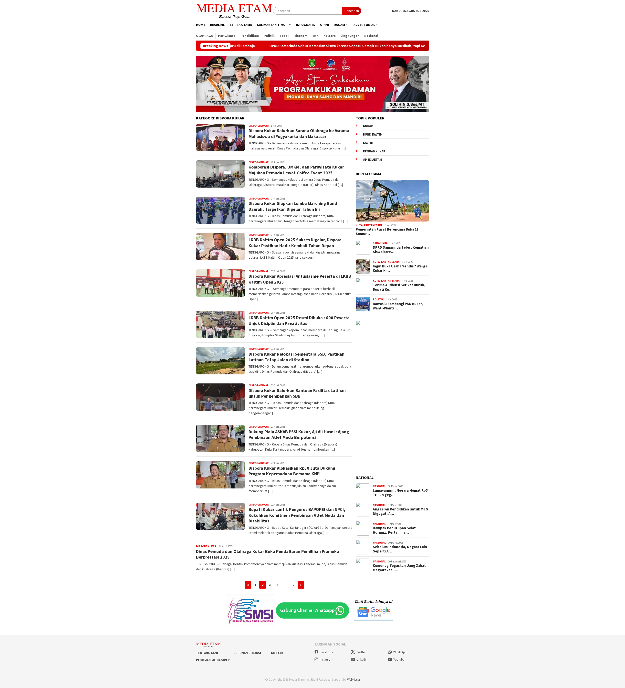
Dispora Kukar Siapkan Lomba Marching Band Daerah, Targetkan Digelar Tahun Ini (293, 206)
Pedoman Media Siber (213, 660)
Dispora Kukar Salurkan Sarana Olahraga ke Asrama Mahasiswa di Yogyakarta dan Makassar (299, 133)
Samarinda (380, 243)
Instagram (326, 659)
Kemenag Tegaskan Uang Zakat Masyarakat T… (399, 568)
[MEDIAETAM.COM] (234, 10)
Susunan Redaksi (247, 653)
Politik (378, 299)
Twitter (360, 652)
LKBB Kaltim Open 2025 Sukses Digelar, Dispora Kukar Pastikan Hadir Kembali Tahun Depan (295, 242)
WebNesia (353, 679)
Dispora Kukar (259, 125)
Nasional (379, 486)
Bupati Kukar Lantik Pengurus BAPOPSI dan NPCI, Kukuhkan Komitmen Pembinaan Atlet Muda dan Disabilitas (297, 515)
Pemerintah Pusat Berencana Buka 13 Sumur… (387, 231)
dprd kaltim (373, 134)
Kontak (277, 653)
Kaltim (368, 143)
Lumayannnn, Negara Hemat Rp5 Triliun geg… (400, 492)
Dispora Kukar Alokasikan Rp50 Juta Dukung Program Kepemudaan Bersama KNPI (292, 470)
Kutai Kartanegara (369, 225)
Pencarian (351, 11)
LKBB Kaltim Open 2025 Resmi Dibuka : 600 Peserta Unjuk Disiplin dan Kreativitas (299, 320)
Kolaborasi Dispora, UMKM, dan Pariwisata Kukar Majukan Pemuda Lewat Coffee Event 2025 (296, 169)
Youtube (398, 659)
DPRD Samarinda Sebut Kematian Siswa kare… (401, 249)
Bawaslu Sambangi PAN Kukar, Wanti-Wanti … (398, 306)
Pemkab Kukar (374, 151)
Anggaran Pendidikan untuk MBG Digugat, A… (400, 511)
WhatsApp (399, 652)
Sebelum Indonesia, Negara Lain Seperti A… (400, 549)
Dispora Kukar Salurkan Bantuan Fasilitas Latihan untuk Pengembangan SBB (297, 393)
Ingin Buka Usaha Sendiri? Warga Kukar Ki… (400, 268)
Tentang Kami (207, 653)
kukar (368, 126)
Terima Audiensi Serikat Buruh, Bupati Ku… (399, 287)
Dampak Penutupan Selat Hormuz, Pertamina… (394, 530)
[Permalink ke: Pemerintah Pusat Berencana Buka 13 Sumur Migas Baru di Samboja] (392, 201)
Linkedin (361, 659)
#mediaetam (372, 160)
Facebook (326, 652)
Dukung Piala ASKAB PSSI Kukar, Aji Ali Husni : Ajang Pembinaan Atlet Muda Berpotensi (299, 434)
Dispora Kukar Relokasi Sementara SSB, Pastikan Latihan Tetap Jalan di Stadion (296, 356)
